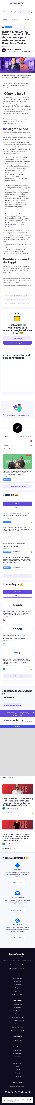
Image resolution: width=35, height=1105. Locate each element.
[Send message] (28, 1100)
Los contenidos (17, 984)
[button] (6, 19)
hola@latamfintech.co (21, 415)
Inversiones (7, 479)
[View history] (24, 1100)
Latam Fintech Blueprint (17, 1086)
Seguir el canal (17, 882)
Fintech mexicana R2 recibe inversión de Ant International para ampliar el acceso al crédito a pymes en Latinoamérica (17, 473)
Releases (8, 26)
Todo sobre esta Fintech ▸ (17, 486)
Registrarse (15, 19)
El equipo (17, 988)
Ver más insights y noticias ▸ (12, 705)
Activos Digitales (17, 1053)
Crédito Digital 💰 (19, 27)
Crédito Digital (17, 1040)
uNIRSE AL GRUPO (17, 937)
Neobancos (17, 1060)
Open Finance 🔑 (18, 567)
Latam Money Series (17, 1017)
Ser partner (17, 991)
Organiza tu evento (17, 994)
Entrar (27, 19)
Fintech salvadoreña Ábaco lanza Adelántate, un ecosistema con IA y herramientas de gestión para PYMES (14, 637)
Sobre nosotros (17, 978)
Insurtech (18, 1056)
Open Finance (17, 1063)
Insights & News (17, 1004)
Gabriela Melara (15, 49)
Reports (17, 1014)
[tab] (17, 503)
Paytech (17, 1070)
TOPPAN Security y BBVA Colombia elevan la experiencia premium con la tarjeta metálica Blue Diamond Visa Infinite (17, 529)
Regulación (7, 567)
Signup (17, 726)
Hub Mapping (17, 1010)
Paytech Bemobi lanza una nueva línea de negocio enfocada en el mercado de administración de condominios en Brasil (16, 837)
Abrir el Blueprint (17, 910)
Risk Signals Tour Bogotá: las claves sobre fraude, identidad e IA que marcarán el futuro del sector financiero (16, 515)
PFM (17, 1066)
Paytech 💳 (7, 536)
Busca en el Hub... (17, 1027)
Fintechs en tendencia (17, 1020)
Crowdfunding (17, 1047)
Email (6, 740)
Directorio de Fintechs (17, 1030)
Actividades (17, 1007)
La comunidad (17, 981)
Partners (17, 1024)
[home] (17, 4)
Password (7, 749)
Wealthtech (17, 1076)
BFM (17, 1043)
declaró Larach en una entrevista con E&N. (16, 224)
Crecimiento (7, 522)
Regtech (17, 1073)
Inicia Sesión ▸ (17, 338)
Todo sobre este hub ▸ (17, 576)
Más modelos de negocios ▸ (17, 676)
